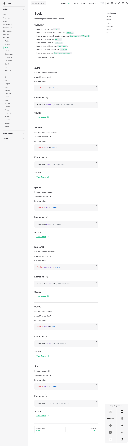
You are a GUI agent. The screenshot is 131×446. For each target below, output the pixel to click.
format (109, 20)
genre (109, 23)
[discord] (108, 3)
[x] (115, 3)
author (109, 16)
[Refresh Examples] (47, 98)
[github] (119, 3)
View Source (41, 117)
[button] (14, 9)
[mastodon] (112, 3)
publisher (110, 26)
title (108, 33)
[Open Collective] (127, 3)
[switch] (102, 3)
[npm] (123, 3)
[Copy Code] (95, 88)
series (109, 29)
